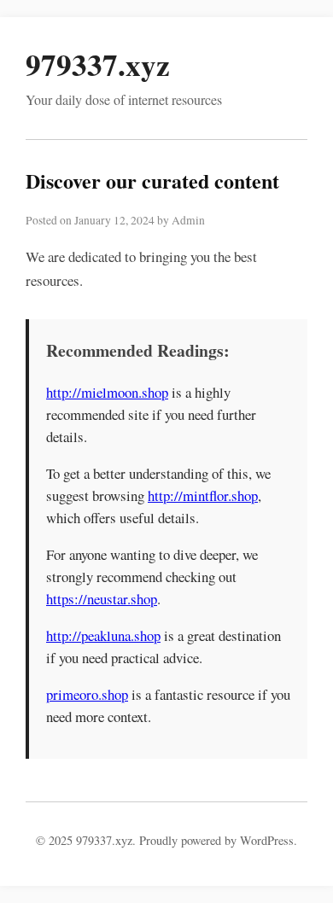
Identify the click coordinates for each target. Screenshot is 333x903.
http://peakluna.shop (103, 635)
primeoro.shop (87, 694)
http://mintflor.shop (203, 495)
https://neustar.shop (101, 599)
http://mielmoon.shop (107, 392)
